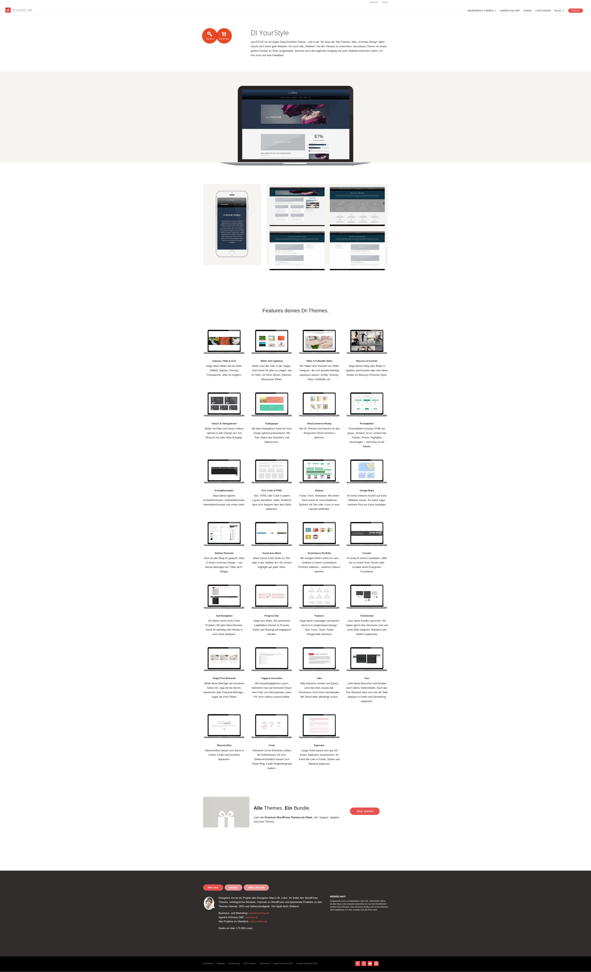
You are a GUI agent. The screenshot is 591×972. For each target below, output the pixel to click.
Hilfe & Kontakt (256, 887)
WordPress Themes (481, 11)
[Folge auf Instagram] (376, 963)
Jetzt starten (364, 811)
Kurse (528, 11)
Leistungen (543, 11)
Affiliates (221, 963)
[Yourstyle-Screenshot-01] (297, 225)
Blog (558, 11)
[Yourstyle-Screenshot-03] (297, 269)
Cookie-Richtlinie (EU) (307, 963)
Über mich (213, 887)
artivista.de (251, 917)
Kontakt (374, 2)
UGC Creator (249, 963)
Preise (575, 10)
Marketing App (510, 11)
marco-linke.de (258, 921)
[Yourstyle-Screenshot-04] (357, 269)
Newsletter (208, 963)
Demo (209, 36)
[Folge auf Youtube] (370, 963)
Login (385, 2)
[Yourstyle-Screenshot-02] (357, 225)
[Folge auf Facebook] (357, 963)
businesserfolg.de (259, 913)
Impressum (264, 963)
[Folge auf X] (363, 963)
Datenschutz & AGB (283, 963)
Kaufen (224, 36)
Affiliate (233, 887)
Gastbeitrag (234, 963)
